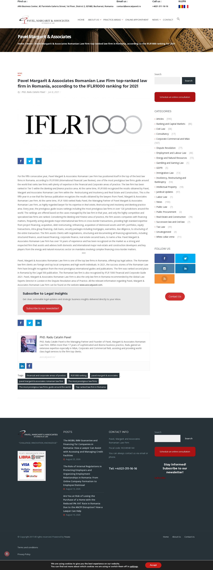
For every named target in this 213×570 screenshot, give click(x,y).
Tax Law (160, 226)
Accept (153, 565)
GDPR (159, 167)
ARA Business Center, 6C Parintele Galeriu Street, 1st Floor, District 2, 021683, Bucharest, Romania (65, 6)
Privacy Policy (24, 554)
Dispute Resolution (166, 147)
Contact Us (175, 296)
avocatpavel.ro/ (47, 356)
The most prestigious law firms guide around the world (45, 387)
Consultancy (162, 133)
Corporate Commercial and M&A (173, 138)
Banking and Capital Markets (170, 123)
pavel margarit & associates (105, 375)
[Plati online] (32, 465)
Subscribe (160, 477)
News (30, 43)
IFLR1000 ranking (78, 375)
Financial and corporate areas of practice (46, 375)
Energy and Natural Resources (171, 157)
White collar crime (165, 236)
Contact (168, 19)
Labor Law (161, 196)
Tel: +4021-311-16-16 (123, 468)
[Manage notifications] (6, 553)
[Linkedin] (22, 366)
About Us (176, 536)
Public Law (161, 206)
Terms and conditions (28, 547)
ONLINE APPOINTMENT (136, 19)
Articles (160, 118)
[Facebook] (29, 366)
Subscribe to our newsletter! (42, 308)
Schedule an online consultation (175, 97)
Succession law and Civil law (170, 221)
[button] (178, 20)
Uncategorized (163, 231)
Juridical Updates (164, 191)
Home (81, 19)
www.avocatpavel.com (91, 284)
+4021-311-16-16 (160, 6)
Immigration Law (165, 172)
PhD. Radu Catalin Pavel (33, 92)
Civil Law (160, 128)
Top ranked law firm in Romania (91, 387)
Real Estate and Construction (171, 216)
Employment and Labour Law (171, 152)
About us (93, 19)
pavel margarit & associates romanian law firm (41, 381)
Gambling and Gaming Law (170, 162)
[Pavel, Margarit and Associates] (44, 19)
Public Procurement (166, 211)
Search (158, 74)
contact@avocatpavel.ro (129, 6)
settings (134, 566)
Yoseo (67, 536)
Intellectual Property (166, 186)
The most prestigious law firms (82, 381)
